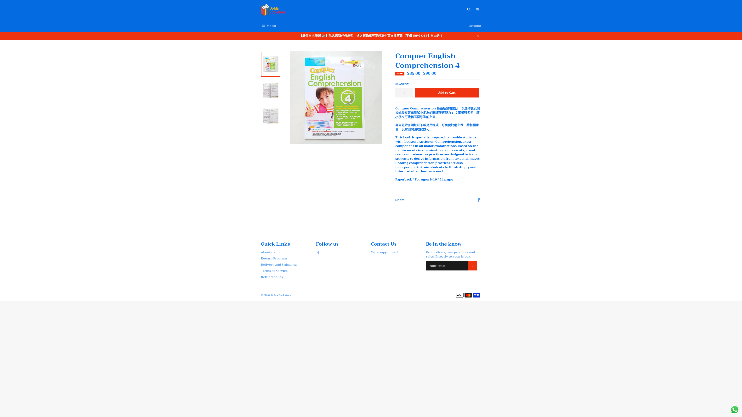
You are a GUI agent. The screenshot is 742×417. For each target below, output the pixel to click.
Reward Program (274, 258)
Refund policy (272, 277)
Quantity (402, 84)
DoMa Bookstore (281, 295)
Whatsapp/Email (384, 252)
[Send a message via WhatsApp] (734, 409)
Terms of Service (274, 271)
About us (268, 252)
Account (475, 25)
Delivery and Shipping (279, 264)
